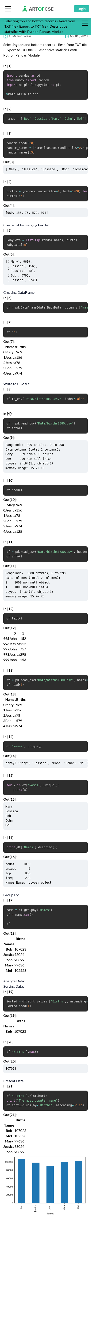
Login (82, 9)
